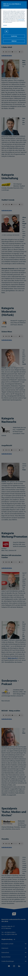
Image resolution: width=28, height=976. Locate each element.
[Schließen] (6, 31)
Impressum (5, 25)
